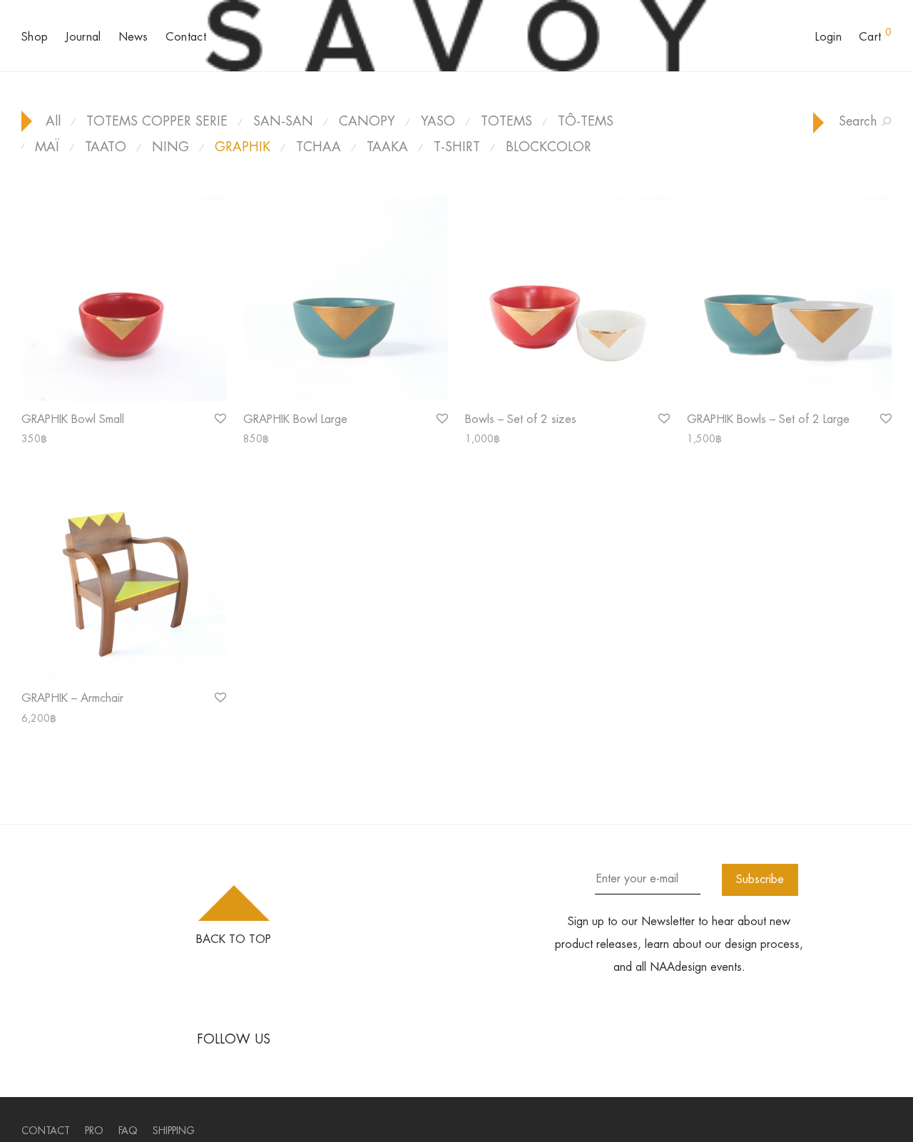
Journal (83, 36)
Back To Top (233, 939)
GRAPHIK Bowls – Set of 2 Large (768, 419)
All (53, 121)
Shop (34, 36)
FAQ (128, 1130)
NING (170, 146)
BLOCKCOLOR (548, 146)
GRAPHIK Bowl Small (72, 419)
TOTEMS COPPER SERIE (157, 121)
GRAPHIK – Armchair (72, 697)
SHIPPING (174, 1130)
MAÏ (47, 146)
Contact (185, 36)
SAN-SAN (283, 121)
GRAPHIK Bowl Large (295, 419)
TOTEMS (506, 121)
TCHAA (318, 146)
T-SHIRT (457, 146)
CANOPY (367, 121)
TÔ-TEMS (585, 121)
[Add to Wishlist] (219, 419)
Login (828, 36)
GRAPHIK (242, 146)
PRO (94, 1130)
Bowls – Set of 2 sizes (520, 419)
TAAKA (387, 146)
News (133, 36)
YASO (438, 121)
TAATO (105, 146)
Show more (39, 438)
